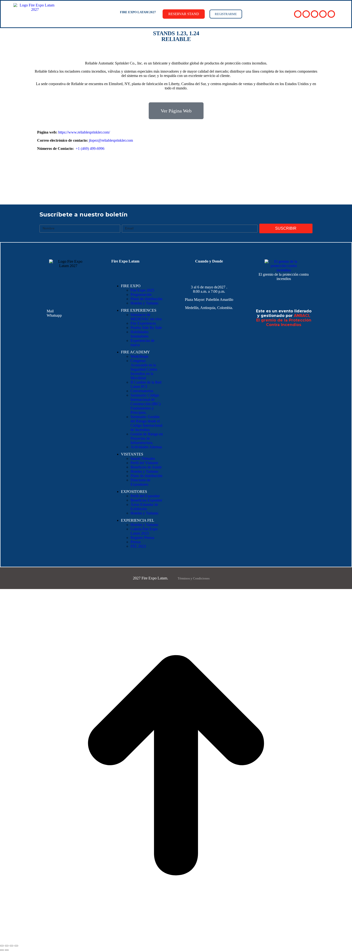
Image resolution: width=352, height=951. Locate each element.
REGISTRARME (226, 14)
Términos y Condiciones (194, 578)
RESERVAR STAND (183, 14)
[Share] (7, 945)
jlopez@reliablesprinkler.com (111, 140)
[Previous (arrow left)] (2, 950)
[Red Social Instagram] (331, 14)
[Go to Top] (176, 940)
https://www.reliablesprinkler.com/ (84, 132)
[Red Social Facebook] (297, 14)
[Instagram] (308, 342)
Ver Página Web (176, 110)
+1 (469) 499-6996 (90, 148)
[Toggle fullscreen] (11, 945)
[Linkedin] (197, 174)
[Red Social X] (306, 14)
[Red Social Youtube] (323, 14)
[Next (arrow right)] (7, 950)
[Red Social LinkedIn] (314, 14)
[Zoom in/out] (16, 945)
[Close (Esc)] (2, 945)
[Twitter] (169, 174)
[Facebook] (155, 174)
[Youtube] (183, 174)
